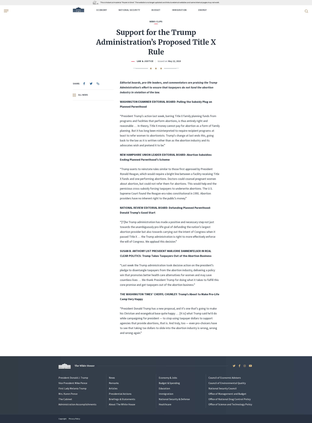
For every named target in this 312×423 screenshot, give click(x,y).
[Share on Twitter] (91, 83)
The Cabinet (65, 399)
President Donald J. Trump (73, 377)
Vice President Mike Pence (72, 383)
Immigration (179, 10)
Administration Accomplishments (77, 404)
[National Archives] (96, 2)
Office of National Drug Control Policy (229, 399)
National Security (129, 10)
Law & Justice (145, 61)
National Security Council (222, 388)
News (112, 377)
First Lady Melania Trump (72, 388)
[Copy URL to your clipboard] (97, 83)
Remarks (114, 383)
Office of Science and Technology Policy (230, 404)
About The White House (122, 404)
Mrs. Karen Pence (68, 393)
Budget (156, 10)
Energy (202, 10)
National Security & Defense (174, 399)
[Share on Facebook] (84, 83)
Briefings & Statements (122, 399)
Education (164, 388)
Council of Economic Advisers (224, 377)
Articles (113, 388)
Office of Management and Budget (227, 393)
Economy (102, 10)
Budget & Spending (169, 383)
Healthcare (165, 404)
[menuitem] (84, 83)
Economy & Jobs (168, 377)
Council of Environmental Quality (227, 383)
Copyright (62, 418)
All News (83, 94)
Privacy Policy (74, 418)
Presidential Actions (120, 393)
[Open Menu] (6, 11)
